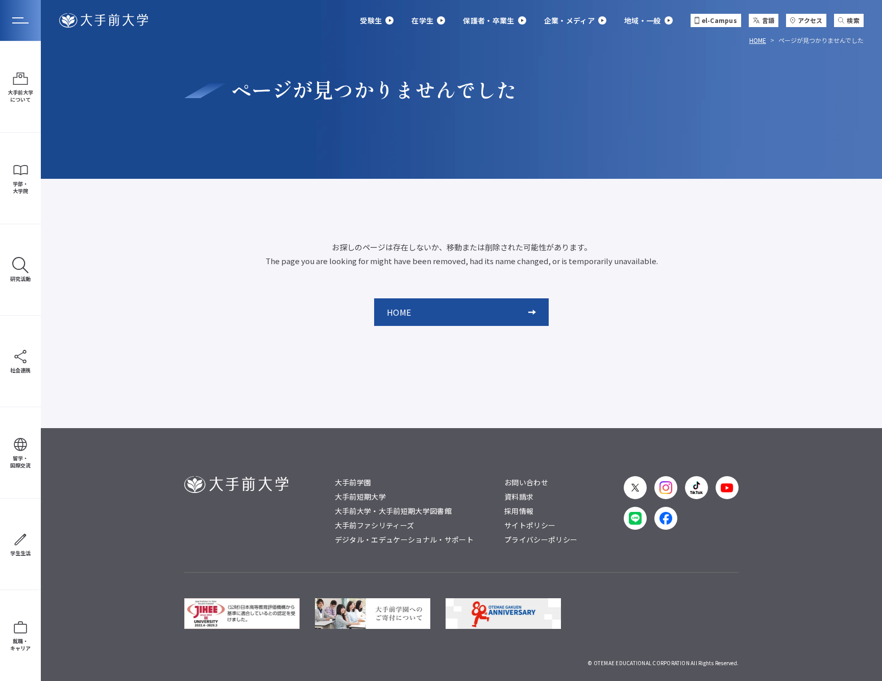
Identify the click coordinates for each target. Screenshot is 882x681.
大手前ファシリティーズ (374, 525)
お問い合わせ (526, 482)
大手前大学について (20, 95)
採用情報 (518, 511)
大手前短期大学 (360, 496)
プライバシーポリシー (540, 539)
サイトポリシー (529, 525)
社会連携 (20, 370)
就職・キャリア (20, 644)
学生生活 (20, 553)
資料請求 (518, 496)
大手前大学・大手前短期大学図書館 (393, 511)
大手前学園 (353, 482)
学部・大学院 (20, 187)
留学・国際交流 (20, 461)
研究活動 (20, 279)
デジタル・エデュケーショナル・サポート (404, 539)
